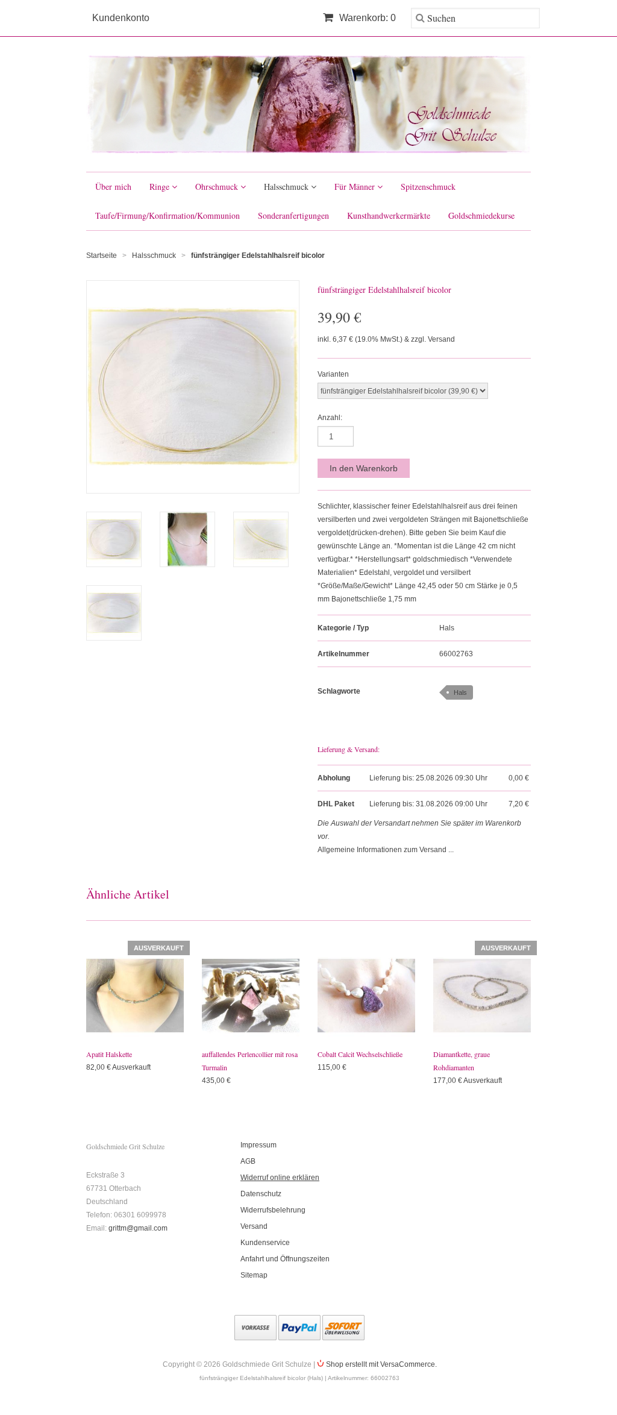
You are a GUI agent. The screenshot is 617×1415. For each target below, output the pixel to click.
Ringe (160, 186)
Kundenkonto (120, 18)
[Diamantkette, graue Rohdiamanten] (482, 995)
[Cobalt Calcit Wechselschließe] (366, 995)
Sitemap (254, 1275)
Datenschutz (260, 1194)
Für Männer (355, 186)
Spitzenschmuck (428, 186)
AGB (247, 1161)
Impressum (258, 1145)
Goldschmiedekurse (481, 215)
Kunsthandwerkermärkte (388, 215)
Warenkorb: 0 (366, 18)
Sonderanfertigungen (293, 215)
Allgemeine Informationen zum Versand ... (386, 850)
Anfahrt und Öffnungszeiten (285, 1259)
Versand (254, 1226)
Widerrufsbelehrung (272, 1210)
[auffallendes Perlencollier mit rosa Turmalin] (250, 995)
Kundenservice (265, 1242)
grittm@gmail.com (138, 1228)
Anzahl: (330, 417)
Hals (446, 628)
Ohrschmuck (217, 186)
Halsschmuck (287, 186)
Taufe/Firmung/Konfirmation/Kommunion (167, 215)
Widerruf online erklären (279, 1177)
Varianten (333, 374)
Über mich (113, 186)
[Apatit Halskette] (135, 995)
